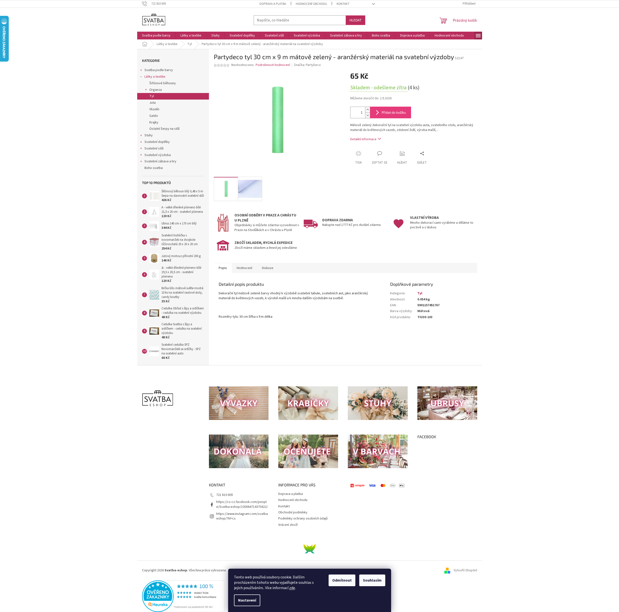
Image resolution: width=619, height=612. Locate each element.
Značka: (307, 65)
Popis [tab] (223, 268)
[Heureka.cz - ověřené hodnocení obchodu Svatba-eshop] (183, 596)
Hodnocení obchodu (311, 4)
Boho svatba (153, 168)
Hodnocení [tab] (244, 268)
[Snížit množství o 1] (367, 115)
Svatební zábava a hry (160, 161)
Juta (152, 102)
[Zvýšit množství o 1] (367, 109)
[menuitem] (156, 35)
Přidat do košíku (394, 112)
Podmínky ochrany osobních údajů (303, 518)
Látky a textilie (154, 76)
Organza (155, 89)
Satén (153, 115)
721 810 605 (224, 494)
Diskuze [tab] (267, 268)
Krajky (153, 122)
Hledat (355, 20)
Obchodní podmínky (292, 512)
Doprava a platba (273, 4)
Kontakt (343, 4)
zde (292, 588)
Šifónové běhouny (162, 83)
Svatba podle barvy (158, 70)
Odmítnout (342, 580)
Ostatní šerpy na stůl (164, 128)
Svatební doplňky (157, 141)
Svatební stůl (153, 148)
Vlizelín (154, 109)
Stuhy (148, 135)
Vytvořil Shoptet (465, 570)
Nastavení (247, 600)
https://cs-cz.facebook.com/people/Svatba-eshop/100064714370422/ (242, 504)
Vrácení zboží (288, 524)
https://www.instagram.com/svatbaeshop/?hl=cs (242, 516)
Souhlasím (372, 580)
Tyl (151, 96)
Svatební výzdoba (157, 155)
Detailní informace (363, 139)
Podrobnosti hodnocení (273, 65)
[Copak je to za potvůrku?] (310, 548)
